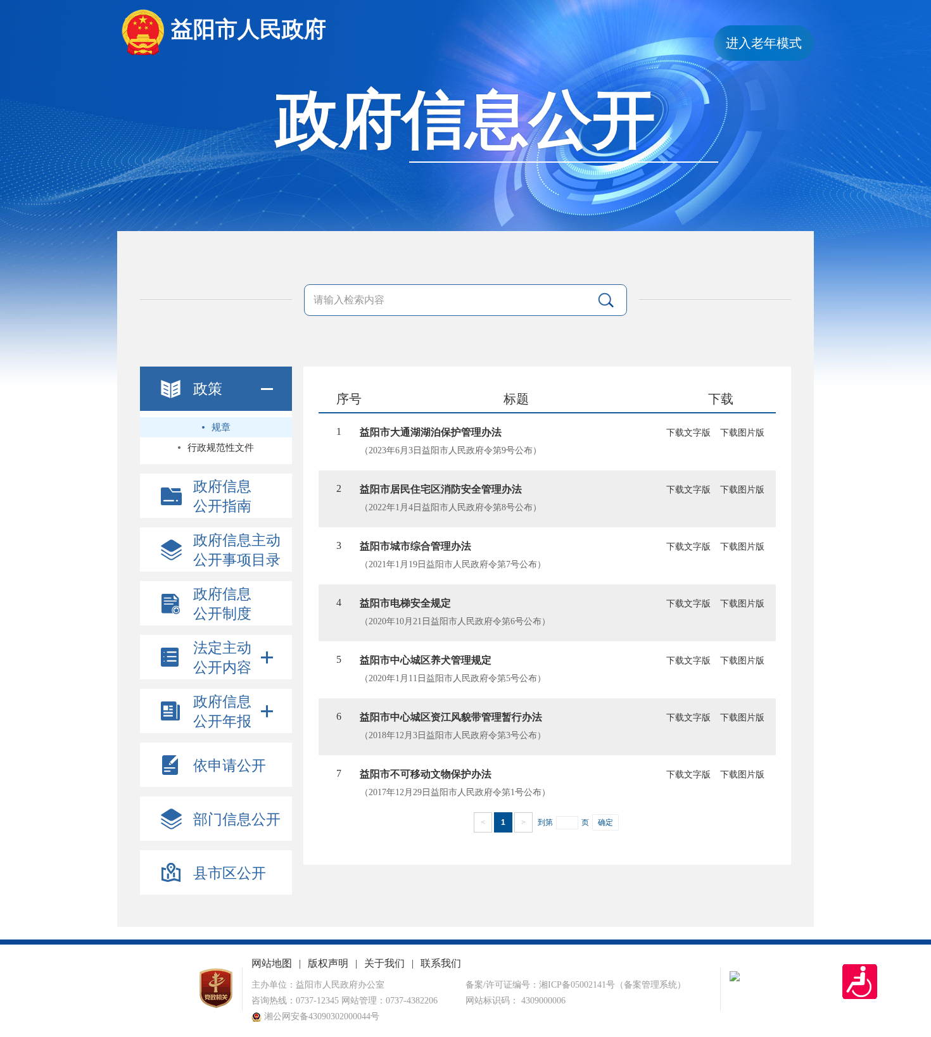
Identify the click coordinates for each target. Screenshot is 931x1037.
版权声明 (328, 963)
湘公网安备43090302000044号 (320, 1016)
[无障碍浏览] (859, 981)
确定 (605, 822)
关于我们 (384, 963)
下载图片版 (742, 432)
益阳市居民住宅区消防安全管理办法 (441, 489)
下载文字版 (688, 432)
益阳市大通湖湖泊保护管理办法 (431, 432)
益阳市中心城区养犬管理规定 (425, 660)
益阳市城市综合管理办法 (415, 546)
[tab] (216, 389)
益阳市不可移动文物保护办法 (425, 774)
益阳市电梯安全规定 (405, 603)
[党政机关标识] (216, 1005)
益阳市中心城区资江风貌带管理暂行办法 (451, 717)
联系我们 (441, 963)
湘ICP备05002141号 (577, 985)
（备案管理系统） (650, 985)
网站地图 (271, 963)
